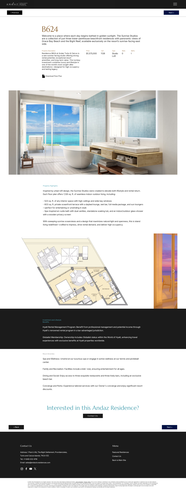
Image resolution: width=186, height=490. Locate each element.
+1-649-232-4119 (30, 459)
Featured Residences (120, 452)
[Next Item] (173, 271)
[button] (175, 4)
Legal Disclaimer (79, 482)
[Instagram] (21, 468)
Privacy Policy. (87, 482)
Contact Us (116, 456)
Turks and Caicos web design (58, 482)
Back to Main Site (119, 460)
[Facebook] (26, 468)
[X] (35, 468)
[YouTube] (30, 468)
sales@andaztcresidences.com (38, 462)
